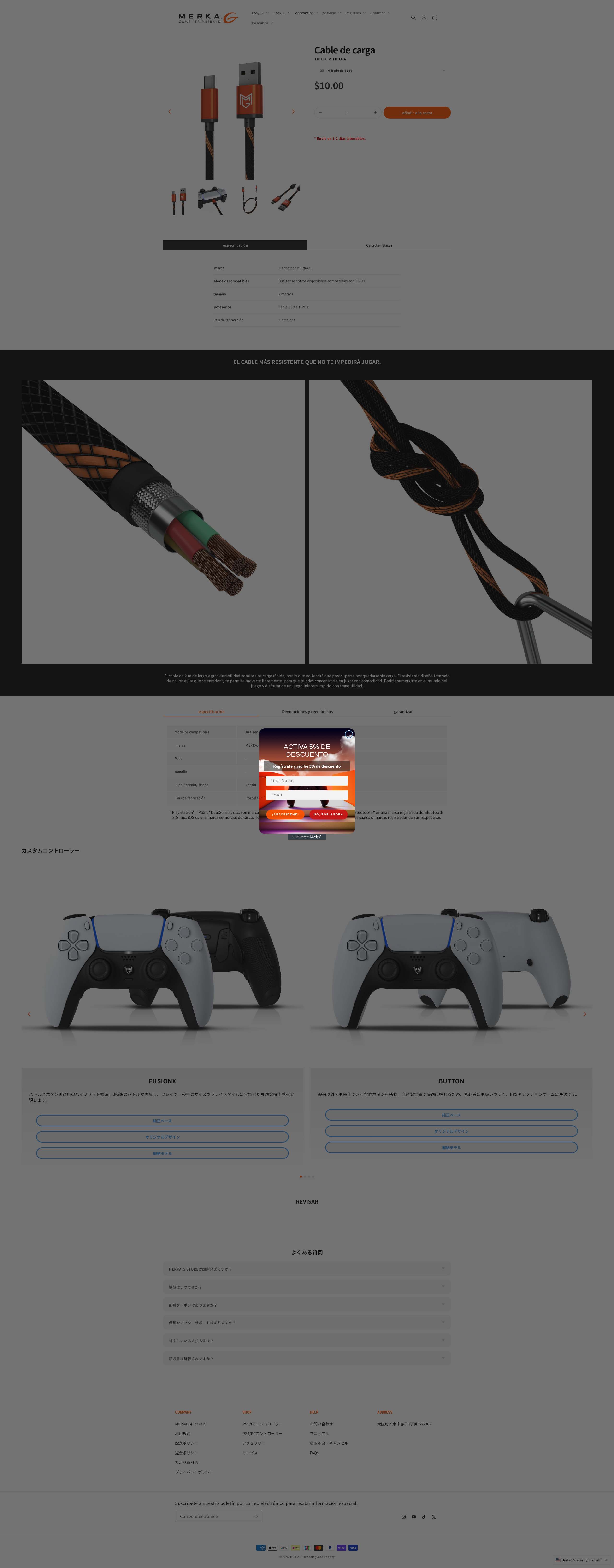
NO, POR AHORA (328, 814)
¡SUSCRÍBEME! (285, 814)
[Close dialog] (349, 734)
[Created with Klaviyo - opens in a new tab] (307, 837)
